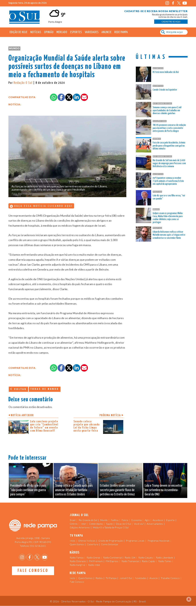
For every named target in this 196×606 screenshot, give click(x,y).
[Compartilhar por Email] (84, 97)
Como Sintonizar (109, 544)
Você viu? (139, 523)
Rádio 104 (130, 557)
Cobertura (92, 544)
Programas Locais (135, 540)
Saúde (109, 523)
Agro (147, 520)
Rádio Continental (112, 557)
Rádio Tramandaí (130, 561)
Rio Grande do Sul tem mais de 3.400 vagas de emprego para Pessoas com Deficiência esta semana (169, 163)
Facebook (173, 3)
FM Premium (96, 561)
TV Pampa (111, 578)
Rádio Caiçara (145, 557)
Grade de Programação (110, 540)
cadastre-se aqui (171, 21)
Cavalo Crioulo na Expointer (165, 90)
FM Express (112, 561)
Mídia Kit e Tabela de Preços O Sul (110, 527)
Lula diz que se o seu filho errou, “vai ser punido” (169, 197)
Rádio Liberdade (164, 557)
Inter (83, 523)
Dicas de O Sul (123, 523)
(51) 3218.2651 (38, 545)
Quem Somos (77, 544)
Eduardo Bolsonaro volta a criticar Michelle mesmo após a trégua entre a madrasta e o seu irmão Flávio (169, 235)
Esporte (170, 520)
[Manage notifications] (188, 599)
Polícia (124, 520)
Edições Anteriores (80, 527)
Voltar (20, 389)
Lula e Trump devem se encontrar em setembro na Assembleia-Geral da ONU (164, 490)
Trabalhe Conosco (170, 578)
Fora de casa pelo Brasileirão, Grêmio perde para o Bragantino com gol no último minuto (169, 145)
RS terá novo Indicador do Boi (166, 72)
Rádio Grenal (93, 557)
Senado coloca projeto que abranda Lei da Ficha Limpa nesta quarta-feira (87, 426)
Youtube (184, 3)
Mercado (62, 32)
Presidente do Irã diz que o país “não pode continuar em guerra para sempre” (28, 490)
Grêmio (74, 523)
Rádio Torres (164, 561)
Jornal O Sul (24, 17)
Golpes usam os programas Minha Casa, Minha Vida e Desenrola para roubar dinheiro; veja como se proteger (168, 218)
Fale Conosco (33, 571)
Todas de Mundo (44, 389)
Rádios (99, 578)
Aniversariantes (155, 523)
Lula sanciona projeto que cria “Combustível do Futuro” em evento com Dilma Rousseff (44, 426)
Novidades (140, 578)
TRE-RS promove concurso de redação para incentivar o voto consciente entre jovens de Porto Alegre (169, 128)
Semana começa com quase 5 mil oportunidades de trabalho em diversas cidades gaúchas (167, 110)
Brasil (72, 520)
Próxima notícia (110, 415)
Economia (136, 520)
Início (72, 540)
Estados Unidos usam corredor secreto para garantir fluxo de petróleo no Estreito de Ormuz (117, 490)
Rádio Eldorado (78, 561)
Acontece (158, 520)
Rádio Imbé (94, 564)
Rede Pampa (121, 32)
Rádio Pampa (76, 557)
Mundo (14, 48)
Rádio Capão (148, 561)
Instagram (167, 3)
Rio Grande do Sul (88, 520)
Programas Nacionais (158, 540)
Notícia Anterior (22, 415)
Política (114, 520)
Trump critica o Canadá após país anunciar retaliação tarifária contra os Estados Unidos (74, 490)
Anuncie (106, 32)
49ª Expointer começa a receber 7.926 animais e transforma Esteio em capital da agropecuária (168, 181)
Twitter (178, 3)
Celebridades (96, 523)
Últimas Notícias (86, 540)
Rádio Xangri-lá (77, 564)
